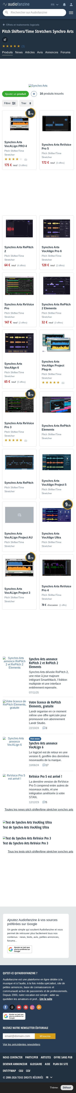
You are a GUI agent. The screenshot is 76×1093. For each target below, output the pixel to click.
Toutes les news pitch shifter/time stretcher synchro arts (39, 809)
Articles (30, 52)
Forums (65, 52)
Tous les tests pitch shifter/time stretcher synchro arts (40, 851)
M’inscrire (45, 1036)
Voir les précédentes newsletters (21, 1044)
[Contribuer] (34, 94)
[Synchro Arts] (38, 85)
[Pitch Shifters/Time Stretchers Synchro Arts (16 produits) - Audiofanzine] (16, 4)
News (19, 52)
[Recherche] (6, 12)
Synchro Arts (63, 31)
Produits (7, 52)
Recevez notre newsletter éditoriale (25, 1028)
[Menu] (71, 12)
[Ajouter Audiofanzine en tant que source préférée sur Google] (19, 949)
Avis (40, 52)
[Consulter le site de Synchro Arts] (5, 40)
